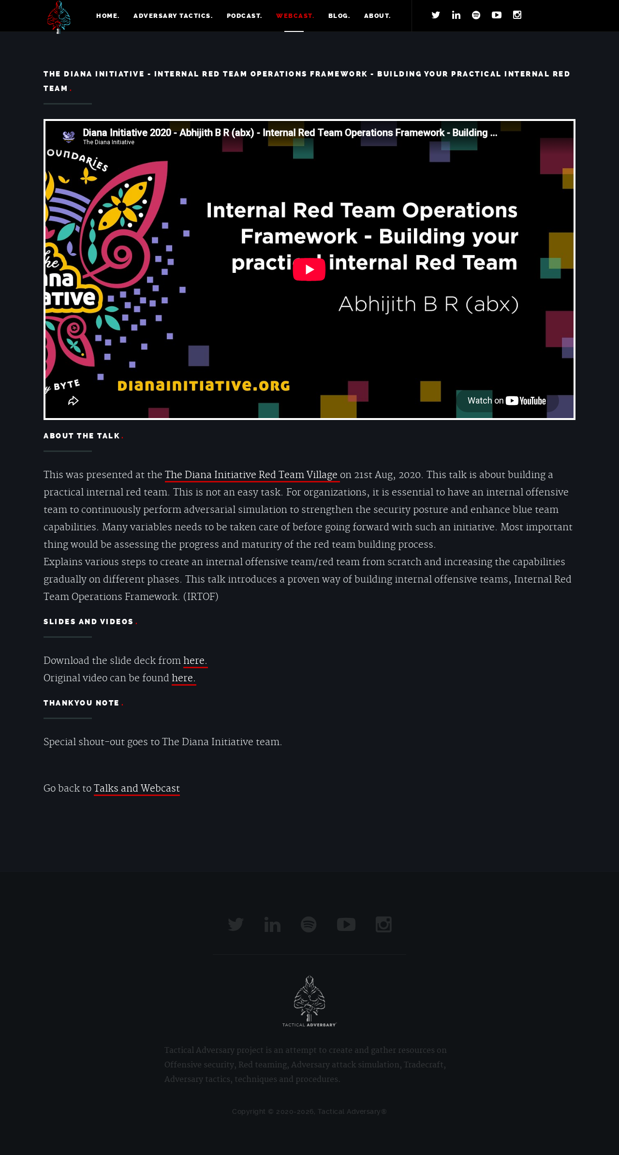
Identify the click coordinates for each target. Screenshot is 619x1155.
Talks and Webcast (137, 789)
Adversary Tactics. (173, 15)
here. (195, 661)
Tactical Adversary (58, 17)
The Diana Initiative (212, 475)
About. (377, 15)
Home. (108, 15)
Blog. (339, 15)
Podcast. (245, 15)
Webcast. (295, 15)
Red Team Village (299, 475)
